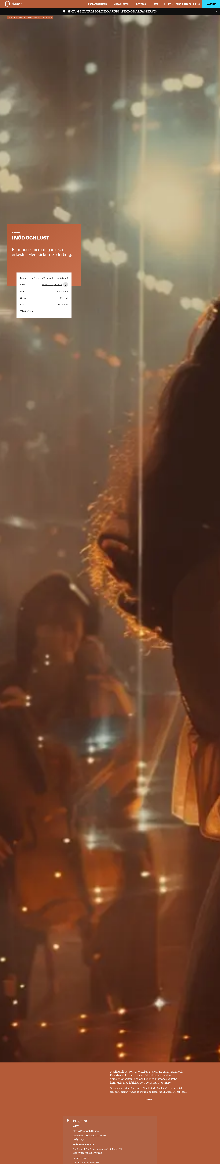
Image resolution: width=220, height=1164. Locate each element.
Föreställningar (19, 17)
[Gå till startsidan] (14, 4)
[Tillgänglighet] (65, 311)
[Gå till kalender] (65, 285)
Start (10, 17)
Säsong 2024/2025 (33, 17)
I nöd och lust (47, 17)
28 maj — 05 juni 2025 (52, 284)
